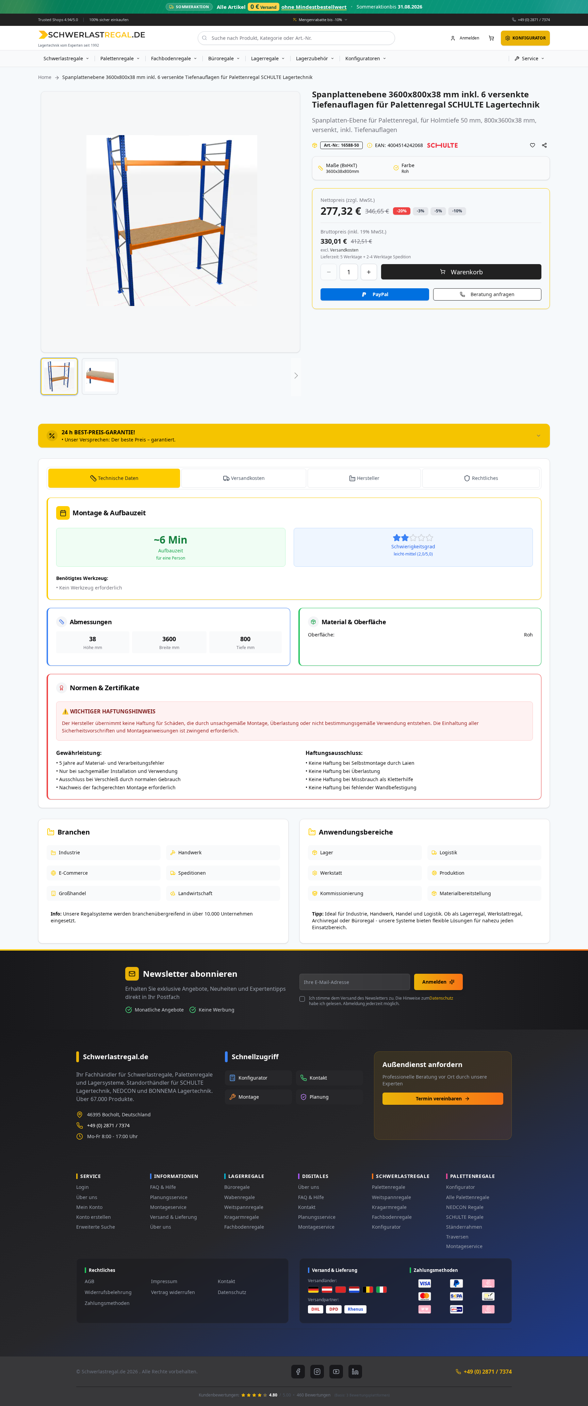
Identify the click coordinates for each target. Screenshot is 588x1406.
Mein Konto (89, 1207)
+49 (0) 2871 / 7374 (534, 19)
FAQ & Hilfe (163, 1187)
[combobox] (296, 38)
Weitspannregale (243, 1207)
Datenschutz (441, 998)
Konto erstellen (93, 1217)
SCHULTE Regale (465, 1217)
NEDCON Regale (465, 1207)
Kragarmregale (241, 1217)
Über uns (86, 1197)
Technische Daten (118, 478)
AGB (89, 1281)
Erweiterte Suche (95, 1227)
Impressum (164, 1281)
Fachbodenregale (244, 1227)
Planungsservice (168, 1197)
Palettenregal (397, 120)
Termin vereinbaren (439, 1098)
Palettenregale (388, 1187)
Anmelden (434, 982)
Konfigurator (386, 1227)
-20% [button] (402, 211)
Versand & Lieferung (173, 1217)
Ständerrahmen (464, 1227)
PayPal (380, 294)
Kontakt (306, 1207)
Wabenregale (239, 1197)
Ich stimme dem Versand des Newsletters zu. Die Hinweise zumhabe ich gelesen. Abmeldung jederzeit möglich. (381, 1001)
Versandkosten (248, 478)
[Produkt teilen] (544, 145)
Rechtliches (485, 478)
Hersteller (368, 478)
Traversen (457, 1236)
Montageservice (168, 1207)
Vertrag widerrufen (173, 1292)
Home (44, 77)
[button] (59, 376)
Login (82, 1187)
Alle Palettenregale (467, 1197)
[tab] (294, 435)
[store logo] (91, 34)
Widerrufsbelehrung (108, 1292)
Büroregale (237, 1187)
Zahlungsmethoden (107, 1303)
